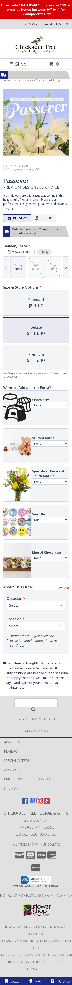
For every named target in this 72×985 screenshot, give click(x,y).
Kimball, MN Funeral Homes (25, 926)
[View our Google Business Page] (32, 802)
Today (44, 252)
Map (37, 981)
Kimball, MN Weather (17, 940)
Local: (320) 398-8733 (36, 834)
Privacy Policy (17, 962)
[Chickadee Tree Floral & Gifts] (36, 53)
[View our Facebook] (25, 802)
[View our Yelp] (47, 802)
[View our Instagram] (39, 802)
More (9, 208)
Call (13, 981)
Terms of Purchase (48, 962)
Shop (20, 63)
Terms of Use (36, 969)
